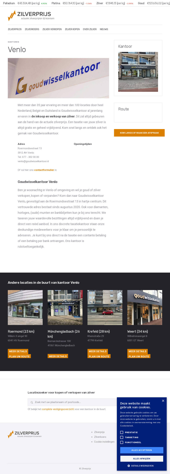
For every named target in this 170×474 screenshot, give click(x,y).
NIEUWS (104, 29)
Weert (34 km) (137, 331)
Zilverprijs (99, 432)
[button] (141, 465)
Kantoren (13, 42)
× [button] (163, 401)
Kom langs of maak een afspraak (139, 133)
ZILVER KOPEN (72, 29)
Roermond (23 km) (21, 331)
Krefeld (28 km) (98, 331)
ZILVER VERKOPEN (52, 29)
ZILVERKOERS (32, 29)
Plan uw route (19, 356)
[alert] (142, 434)
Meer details (18, 351)
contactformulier (44, 169)
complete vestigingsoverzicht (58, 409)
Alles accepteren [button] (141, 450)
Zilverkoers (100, 436)
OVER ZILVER (90, 29)
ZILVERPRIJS (15, 29)
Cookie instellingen (104, 441)
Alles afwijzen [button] (141, 458)
